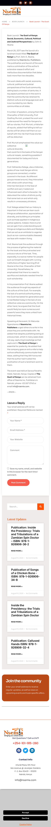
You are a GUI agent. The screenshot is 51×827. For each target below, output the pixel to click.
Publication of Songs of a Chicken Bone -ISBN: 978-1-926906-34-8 (25, 574)
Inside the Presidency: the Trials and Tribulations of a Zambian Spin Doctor (25, 610)
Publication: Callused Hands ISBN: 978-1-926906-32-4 (25, 644)
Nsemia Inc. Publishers (30, 60)
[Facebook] (20, 3)
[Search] (40, 506)
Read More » (16, 551)
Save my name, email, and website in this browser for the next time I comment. (24, 471)
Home (4, 22)
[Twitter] (25, 3)
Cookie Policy (25, 824)
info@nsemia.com (21, 386)
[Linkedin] (30, 3)
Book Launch (18, 22)
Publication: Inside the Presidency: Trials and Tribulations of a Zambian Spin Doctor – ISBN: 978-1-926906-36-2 (25, 536)
